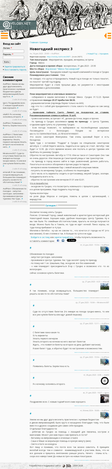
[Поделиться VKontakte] (63, 241)
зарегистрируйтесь (63, 237)
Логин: (7, 48)
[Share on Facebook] (58, 241)
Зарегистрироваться (15, 66)
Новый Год (92, 53)
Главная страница (39, 42)
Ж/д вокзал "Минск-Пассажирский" (63, 68)
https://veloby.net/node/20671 (59, 57)
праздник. (104, 53)
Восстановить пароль (16, 69)
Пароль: (8, 54)
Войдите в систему (40, 237)
